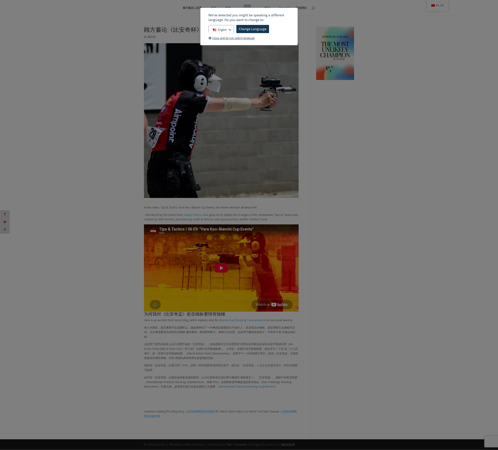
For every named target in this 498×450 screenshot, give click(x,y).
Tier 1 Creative (236, 444)
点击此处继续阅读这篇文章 (202, 411)
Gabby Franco (193, 215)
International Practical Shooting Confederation (247, 386)
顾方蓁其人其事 (192, 8)
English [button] (222, 30)
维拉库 (151, 37)
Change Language (253, 29)
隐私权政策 (288, 444)
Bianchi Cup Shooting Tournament (241, 320)
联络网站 (301, 8)
